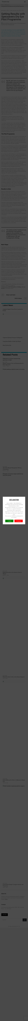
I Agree (9, 521)
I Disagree (18, 521)
